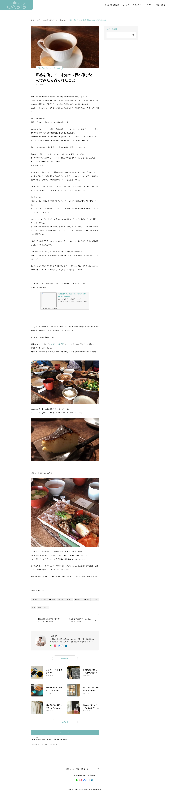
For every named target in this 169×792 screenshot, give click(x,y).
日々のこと (57, 68)
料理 (39, 607)
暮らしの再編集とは (112, 5)
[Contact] (66, 645)
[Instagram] (54, 645)
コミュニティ (137, 5)
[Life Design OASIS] (16, 5)
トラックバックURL (35, 737)
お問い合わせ (160, 5)
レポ (33, 607)
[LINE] (51, 645)
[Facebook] (58, 645)
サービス (126, 5)
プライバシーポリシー (95, 769)
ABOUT (149, 5)
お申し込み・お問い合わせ (75, 769)
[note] (62, 645)
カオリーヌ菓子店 (57, 344)
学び (45, 607)
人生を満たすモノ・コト (45, 68)
